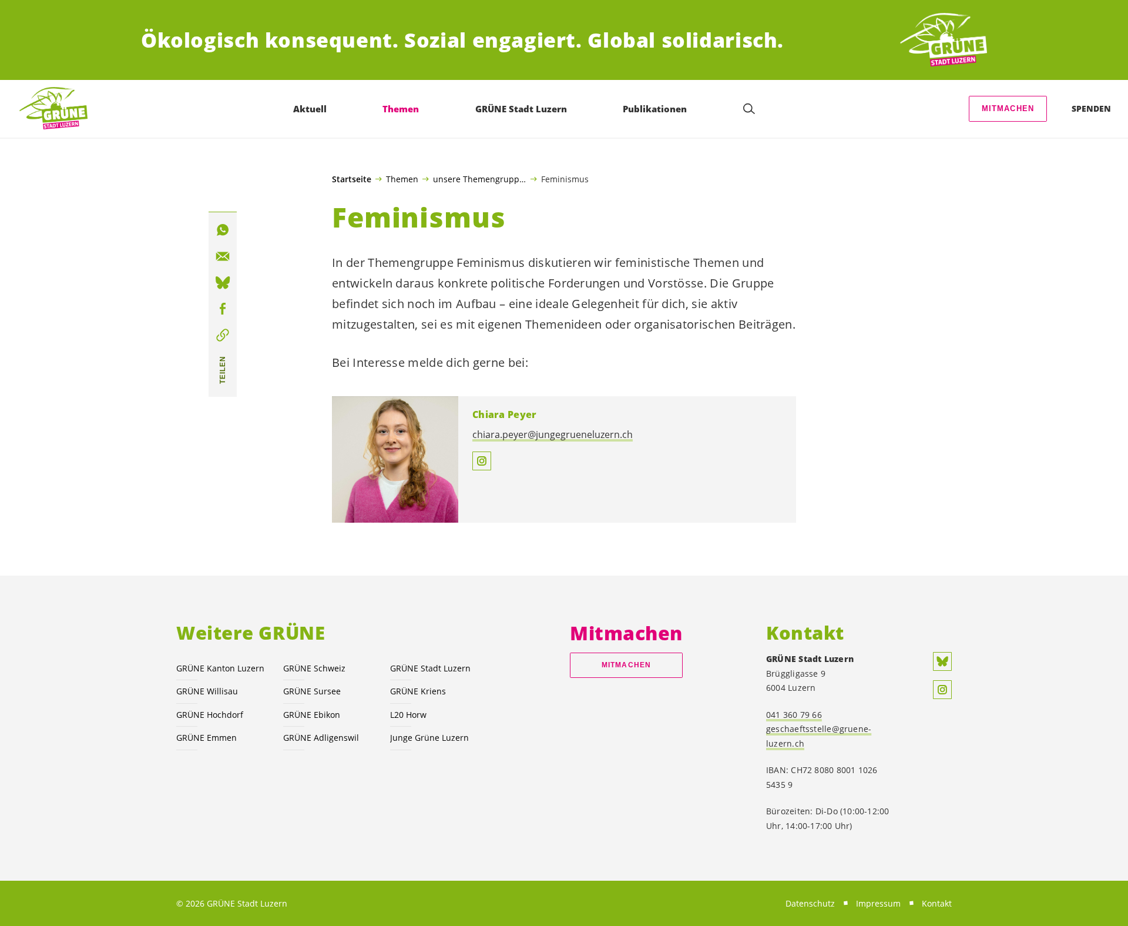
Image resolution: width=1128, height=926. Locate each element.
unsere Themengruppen (479, 178)
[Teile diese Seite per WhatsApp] (222, 230)
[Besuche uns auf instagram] (942, 689)
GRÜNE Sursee (312, 691)
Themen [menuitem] (400, 109)
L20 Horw (408, 714)
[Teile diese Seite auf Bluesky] (222, 283)
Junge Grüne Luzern (429, 737)
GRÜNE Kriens (418, 691)
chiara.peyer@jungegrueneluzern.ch (552, 434)
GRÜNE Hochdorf (209, 714)
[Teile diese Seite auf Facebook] (222, 309)
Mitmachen (1008, 108)
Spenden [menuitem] (1091, 108)
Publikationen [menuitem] (655, 109)
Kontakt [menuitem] (937, 903)
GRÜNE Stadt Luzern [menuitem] (521, 109)
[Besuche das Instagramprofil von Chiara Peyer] (481, 461)
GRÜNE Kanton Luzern (220, 668)
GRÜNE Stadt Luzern (430, 668)
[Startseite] (943, 40)
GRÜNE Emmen (206, 737)
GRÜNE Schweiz (314, 668)
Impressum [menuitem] (878, 903)
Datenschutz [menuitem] (810, 903)
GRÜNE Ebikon (311, 714)
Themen (402, 178)
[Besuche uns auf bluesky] (942, 661)
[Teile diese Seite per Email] (222, 256)
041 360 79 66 (794, 714)
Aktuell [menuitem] (310, 109)
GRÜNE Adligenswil (321, 737)
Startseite (351, 179)
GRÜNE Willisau (207, 691)
